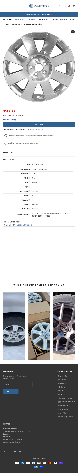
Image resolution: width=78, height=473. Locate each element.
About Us (60, 391)
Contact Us (61, 394)
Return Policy (61, 380)
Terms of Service (62, 409)
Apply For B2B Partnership (66, 402)
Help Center (61, 387)
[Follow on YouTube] (15, 451)
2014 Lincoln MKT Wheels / (46, 19)
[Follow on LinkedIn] (20, 451)
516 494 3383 (7, 437)
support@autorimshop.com (12, 442)
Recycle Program (63, 406)
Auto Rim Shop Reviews (65, 417)
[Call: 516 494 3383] (60, 6)
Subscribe (11, 391)
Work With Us (61, 383)
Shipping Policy (62, 376)
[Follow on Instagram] (10, 451)
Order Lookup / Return (64, 398)
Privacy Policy (62, 413)
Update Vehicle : (37, 14)
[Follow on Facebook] (4, 451)
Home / (34, 19)
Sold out (39, 124)
